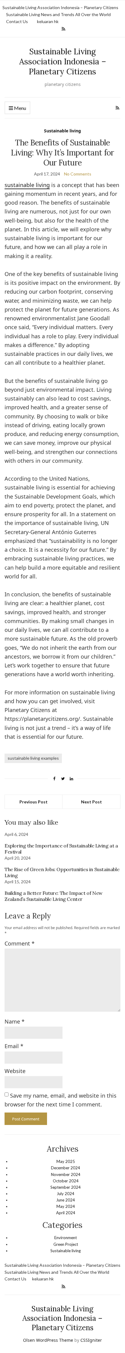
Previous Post (33, 801)
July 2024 (65, 1193)
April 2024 (65, 1212)
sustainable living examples (33, 758)
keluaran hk (48, 21)
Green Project (65, 1244)
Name (15, 1021)
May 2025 (65, 1161)
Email (14, 1046)
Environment (65, 1237)
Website (15, 1071)
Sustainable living (62, 131)
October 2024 (66, 1180)
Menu (19, 108)
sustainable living (27, 185)
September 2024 (65, 1187)
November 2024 (65, 1174)
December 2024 (65, 1167)
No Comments (77, 173)
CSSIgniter (91, 1340)
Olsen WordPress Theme (48, 1340)
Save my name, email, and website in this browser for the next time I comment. (61, 1100)
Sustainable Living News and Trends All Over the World (58, 14)
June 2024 (65, 1200)
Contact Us (17, 21)
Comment (20, 943)
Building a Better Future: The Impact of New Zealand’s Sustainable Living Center (54, 896)
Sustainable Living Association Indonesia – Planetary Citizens (60, 7)
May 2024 (65, 1206)
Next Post (91, 801)
